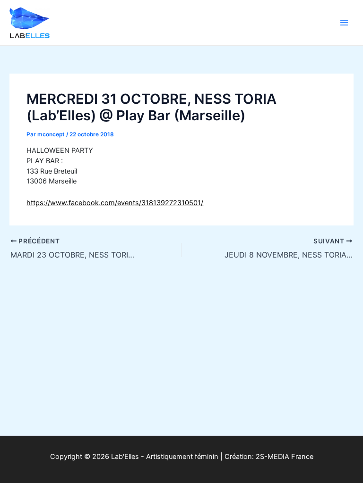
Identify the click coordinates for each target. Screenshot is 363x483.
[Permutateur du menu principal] (344, 22)
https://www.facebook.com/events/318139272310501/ (114, 203)
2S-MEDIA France (284, 456)
